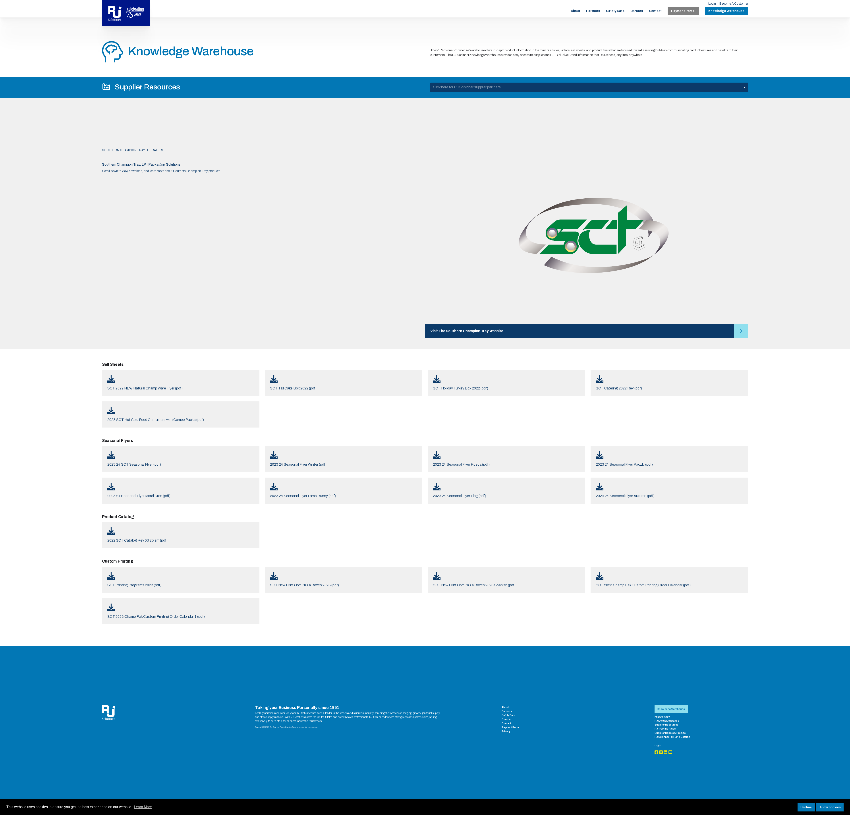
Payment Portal (683, 11)
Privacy (506, 731)
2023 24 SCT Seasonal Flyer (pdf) (134, 464)
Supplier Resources (666, 724)
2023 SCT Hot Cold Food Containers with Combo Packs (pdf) (155, 420)
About (575, 11)
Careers (636, 11)
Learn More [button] (143, 807)
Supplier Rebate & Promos (670, 733)
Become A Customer (733, 3)
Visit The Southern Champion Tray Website (466, 331)
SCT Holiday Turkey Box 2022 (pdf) (460, 388)
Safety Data (615, 11)
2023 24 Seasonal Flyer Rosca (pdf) (461, 464)
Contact (655, 11)
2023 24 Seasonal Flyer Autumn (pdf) (625, 496)
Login (712, 3)
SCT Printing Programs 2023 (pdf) (134, 585)
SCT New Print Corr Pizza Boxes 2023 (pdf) (304, 585)
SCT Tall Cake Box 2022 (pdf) (293, 388)
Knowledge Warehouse (726, 11)
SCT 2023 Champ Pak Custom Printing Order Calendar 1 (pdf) (156, 616)
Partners (593, 11)
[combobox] (589, 87)
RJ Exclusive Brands (667, 720)
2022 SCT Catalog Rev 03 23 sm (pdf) (137, 540)
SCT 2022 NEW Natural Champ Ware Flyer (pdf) (145, 388)
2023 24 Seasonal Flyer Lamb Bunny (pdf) (303, 496)
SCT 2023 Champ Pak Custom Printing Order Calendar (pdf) (643, 585)
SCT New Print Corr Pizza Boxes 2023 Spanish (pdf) (474, 585)
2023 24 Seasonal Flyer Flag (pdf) (459, 496)
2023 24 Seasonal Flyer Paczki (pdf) (624, 464)
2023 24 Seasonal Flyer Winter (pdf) (298, 464)
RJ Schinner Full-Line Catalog (672, 737)
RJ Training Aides (665, 728)
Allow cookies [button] (830, 807)
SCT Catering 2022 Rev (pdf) (619, 388)
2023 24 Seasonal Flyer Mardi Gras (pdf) (138, 496)
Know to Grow (662, 716)
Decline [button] (806, 807)
